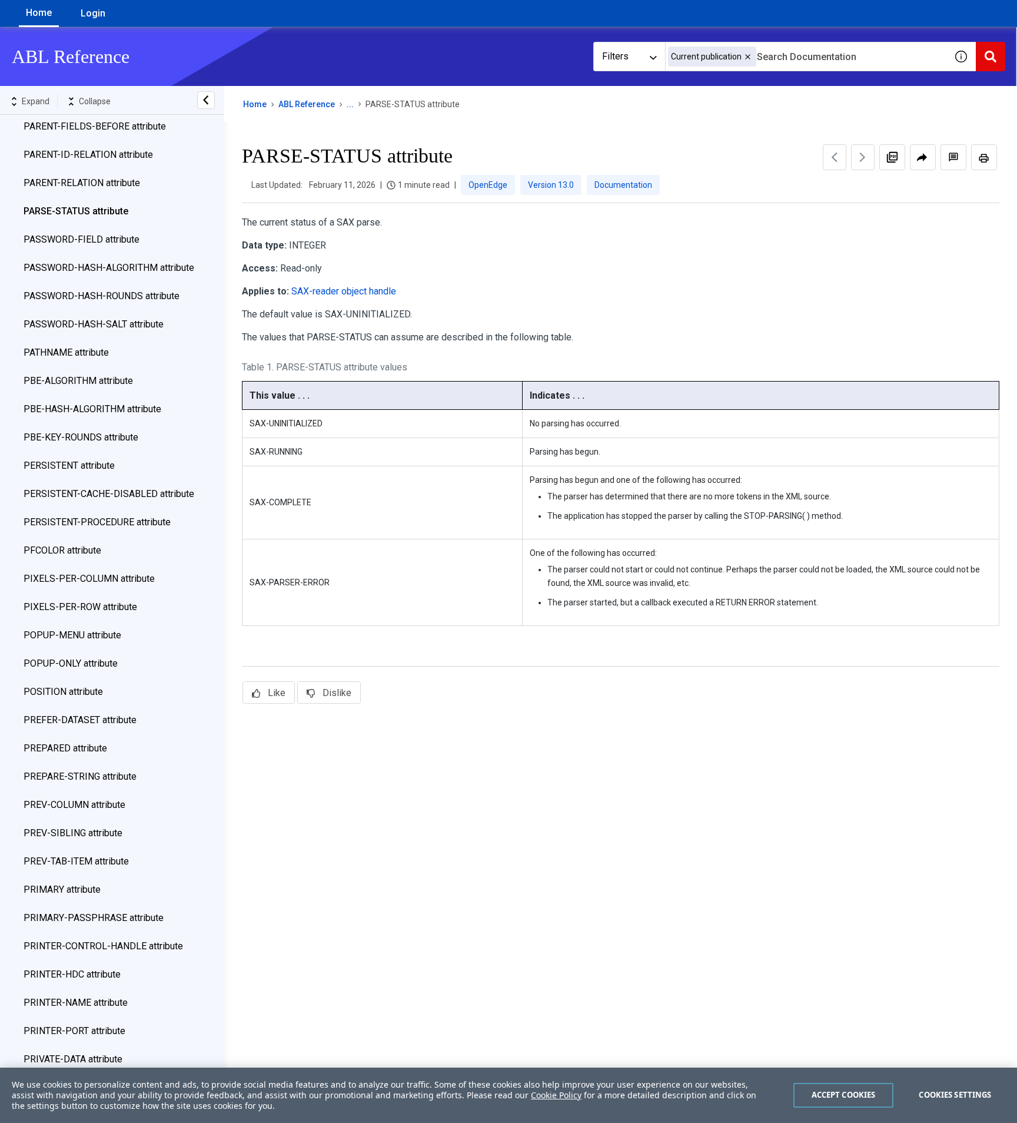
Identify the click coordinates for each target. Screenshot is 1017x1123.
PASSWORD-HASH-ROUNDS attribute (102, 296)
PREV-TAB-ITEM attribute (76, 861)
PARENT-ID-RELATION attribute (88, 154)
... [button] (350, 104)
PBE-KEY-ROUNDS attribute (81, 437)
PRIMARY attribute (62, 889)
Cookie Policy (556, 1095)
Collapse (95, 101)
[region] (508, 1095)
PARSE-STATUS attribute (76, 211)
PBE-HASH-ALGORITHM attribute (92, 409)
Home (39, 12)
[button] (747, 56)
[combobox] (805, 56)
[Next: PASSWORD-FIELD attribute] (862, 157)
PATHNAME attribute (66, 352)
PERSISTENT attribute (69, 465)
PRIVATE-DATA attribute (73, 1059)
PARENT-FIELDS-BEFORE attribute (95, 126)
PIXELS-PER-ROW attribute (80, 606)
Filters (615, 56)
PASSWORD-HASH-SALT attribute (94, 324)
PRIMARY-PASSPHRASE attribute (94, 917)
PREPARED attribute (65, 748)
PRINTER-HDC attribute (72, 974)
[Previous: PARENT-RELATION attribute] (834, 157)
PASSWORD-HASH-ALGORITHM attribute (109, 267)
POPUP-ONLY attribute (71, 663)
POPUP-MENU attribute (72, 635)
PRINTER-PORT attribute (74, 1030)
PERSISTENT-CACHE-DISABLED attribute (109, 493)
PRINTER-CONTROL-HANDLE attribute (103, 946)
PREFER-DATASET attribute (80, 720)
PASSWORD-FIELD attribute (81, 239)
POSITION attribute (63, 691)
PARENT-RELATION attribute (82, 182)
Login (93, 13)
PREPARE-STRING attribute (80, 776)
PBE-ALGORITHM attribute (78, 380)
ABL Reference (306, 104)
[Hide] (206, 100)
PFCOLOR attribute (62, 550)
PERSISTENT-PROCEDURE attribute (97, 522)
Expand (35, 101)
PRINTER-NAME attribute (76, 1002)
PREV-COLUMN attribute (74, 804)
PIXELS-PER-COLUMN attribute (89, 578)
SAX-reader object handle (343, 291)
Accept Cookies (844, 1094)
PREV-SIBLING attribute (73, 833)
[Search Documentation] (990, 56)
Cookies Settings (955, 1094)
